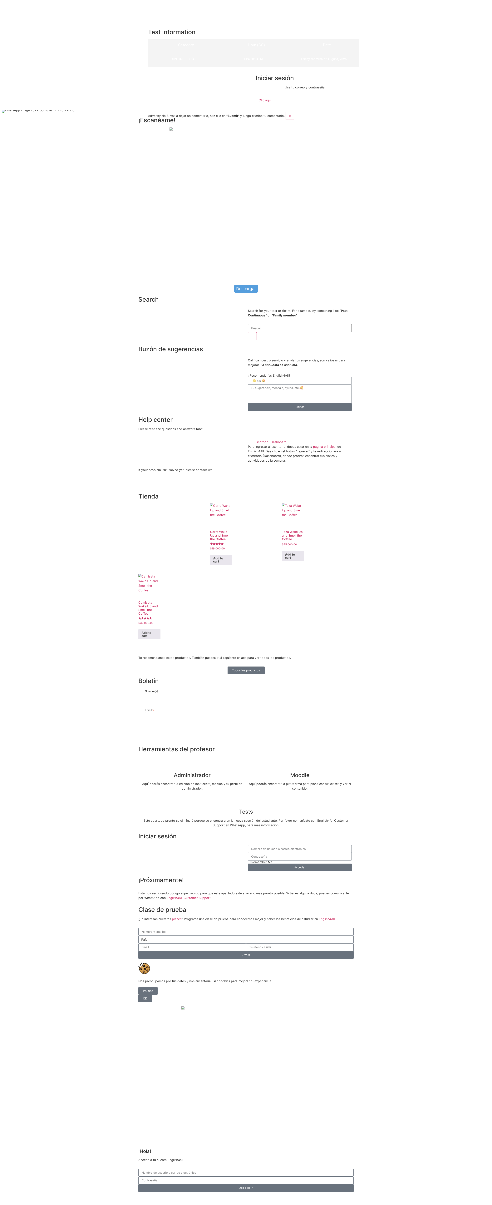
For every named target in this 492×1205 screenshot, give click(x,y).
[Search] (252, 336)
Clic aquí (265, 100)
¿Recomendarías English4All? (269, 375)
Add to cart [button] (218, 559)
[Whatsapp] (143, 483)
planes (176, 919)
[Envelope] (164, 483)
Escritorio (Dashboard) (271, 442)
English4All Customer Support (189, 898)
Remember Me (261, 862)
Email (149, 710)
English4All (327, 919)
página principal (324, 447)
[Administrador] (192, 763)
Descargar (246, 288)
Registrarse (266, 1198)
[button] (300, 442)
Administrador (192, 775)
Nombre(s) (151, 691)
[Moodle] (300, 763)
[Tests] (246, 799)
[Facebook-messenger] (154, 483)
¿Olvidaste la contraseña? (236, 1198)
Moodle (299, 775)
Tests (246, 811)
